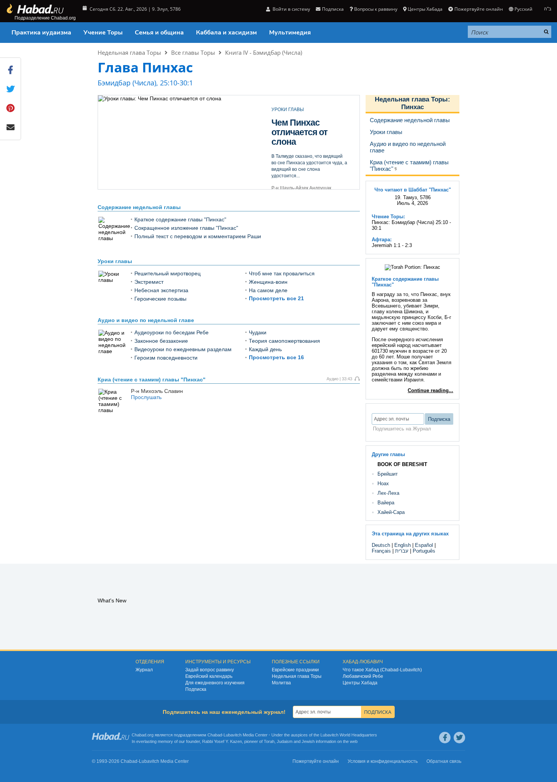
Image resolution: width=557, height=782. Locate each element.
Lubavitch (233, 735)
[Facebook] (445, 737)
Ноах (383, 483)
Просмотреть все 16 (276, 357)
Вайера (385, 503)
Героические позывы (160, 299)
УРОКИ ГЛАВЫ (287, 109)
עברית (401, 551)
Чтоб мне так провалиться (282, 273)
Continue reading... (430, 390)
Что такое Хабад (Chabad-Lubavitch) (382, 669)
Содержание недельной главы (139, 207)
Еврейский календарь (208, 676)
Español (424, 545)
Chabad (214, 735)
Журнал (144, 669)
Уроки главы (115, 261)
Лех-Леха (388, 493)
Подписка (195, 689)
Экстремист (148, 282)
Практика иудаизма (41, 32)
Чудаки (257, 332)
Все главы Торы (193, 52)
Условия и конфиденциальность (383, 761)
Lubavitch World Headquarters (348, 735)
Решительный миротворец (167, 273)
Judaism (284, 741)
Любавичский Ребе (363, 676)
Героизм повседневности (166, 358)
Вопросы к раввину (375, 9)
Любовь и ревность (291, 127)
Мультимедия (290, 32)
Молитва (281, 682)
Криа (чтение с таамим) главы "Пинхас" (152, 379)
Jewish (308, 741)
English (402, 545)
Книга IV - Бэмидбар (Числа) (263, 52)
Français (381, 551)
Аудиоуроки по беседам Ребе (171, 332)
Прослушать (146, 397)
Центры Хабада (360, 682)
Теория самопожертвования (284, 341)
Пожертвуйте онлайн (478, 9)
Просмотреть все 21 (276, 298)
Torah (269, 741)
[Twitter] (459, 737)
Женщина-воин (268, 282)
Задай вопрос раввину (209, 669)
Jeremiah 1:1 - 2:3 (392, 245)
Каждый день (265, 349)
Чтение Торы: (388, 216)
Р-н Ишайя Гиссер (291, 178)
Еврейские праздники (295, 669)
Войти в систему (290, 9)
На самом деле (268, 290)
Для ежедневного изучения (215, 682)
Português (424, 551)
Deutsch (381, 545)
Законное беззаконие (161, 341)
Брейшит (387, 474)
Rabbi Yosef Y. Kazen (222, 741)
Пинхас (412, 107)
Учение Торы (103, 32)
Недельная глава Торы (129, 52)
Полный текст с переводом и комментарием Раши (197, 236)
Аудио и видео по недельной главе (146, 320)
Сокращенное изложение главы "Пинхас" (186, 228)
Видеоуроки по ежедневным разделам (183, 349)
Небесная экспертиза (161, 290)
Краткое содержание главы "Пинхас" (180, 219)
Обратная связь (443, 761)
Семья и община (159, 32)
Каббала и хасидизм (226, 32)
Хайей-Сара (391, 512)
